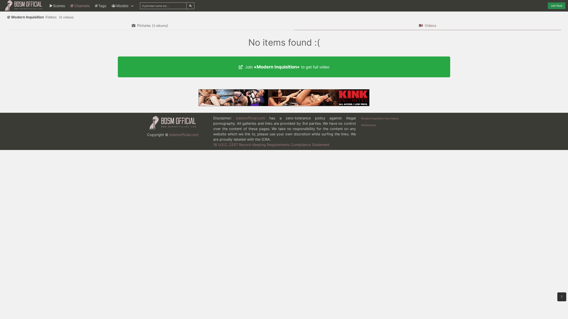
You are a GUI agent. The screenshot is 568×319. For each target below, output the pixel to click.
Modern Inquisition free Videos (380, 118)
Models (122, 6)
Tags (102, 6)
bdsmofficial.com (184, 134)
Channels (82, 6)
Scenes (59, 6)
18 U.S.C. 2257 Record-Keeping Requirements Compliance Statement (271, 144)
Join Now (556, 5)
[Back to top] (561, 296)
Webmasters (368, 125)
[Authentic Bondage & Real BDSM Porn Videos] (284, 105)
